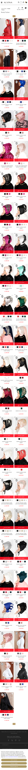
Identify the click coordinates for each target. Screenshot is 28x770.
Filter (22, 9)
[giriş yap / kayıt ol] (23, 2)
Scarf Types (4, 8)
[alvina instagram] (19, 740)
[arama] (19, 2)
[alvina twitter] (12, 740)
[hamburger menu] (1, 2)
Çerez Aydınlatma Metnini (11, 756)
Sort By (19, 9)
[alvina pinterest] (16, 740)
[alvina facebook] (8, 740)
